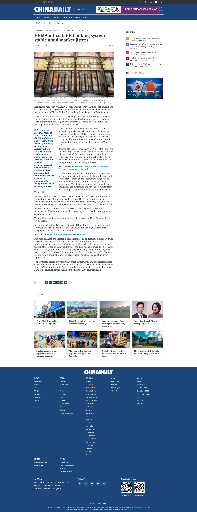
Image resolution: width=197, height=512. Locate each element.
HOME (38, 17)
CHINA (36, 2)
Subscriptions (48, 485)
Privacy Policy (56, 489)
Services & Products (49, 482)
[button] (155, 96)
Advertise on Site (63, 482)
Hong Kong (48, 23)
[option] (144, 88)
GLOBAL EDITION (47, 2)
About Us (37, 482)
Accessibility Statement (42, 489)
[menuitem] (79, 9)
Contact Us (38, 485)
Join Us (57, 485)
